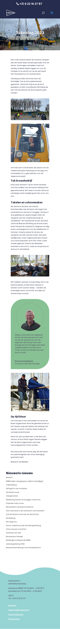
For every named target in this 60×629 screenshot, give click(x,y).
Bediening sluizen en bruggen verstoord (23, 499)
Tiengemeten (12, 496)
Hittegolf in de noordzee (16, 488)
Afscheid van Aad (13, 533)
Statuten (12, 605)
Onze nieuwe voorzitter (16, 529)
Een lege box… (12, 522)
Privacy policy (14, 619)
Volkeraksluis (11, 485)
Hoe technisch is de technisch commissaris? (25, 510)
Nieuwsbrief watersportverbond (19, 507)
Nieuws (36, 37)
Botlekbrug (10, 518)
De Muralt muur (12, 492)
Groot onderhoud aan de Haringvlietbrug (23, 525)
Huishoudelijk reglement (18, 610)
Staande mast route (15, 503)
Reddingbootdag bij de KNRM (18, 540)
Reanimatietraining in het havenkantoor (23, 547)
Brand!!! (9, 477)
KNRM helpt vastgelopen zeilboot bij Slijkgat (24, 481)
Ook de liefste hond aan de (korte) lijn (22, 514)
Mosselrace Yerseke (14, 536)
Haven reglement (15, 614)
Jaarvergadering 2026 (15, 544)
